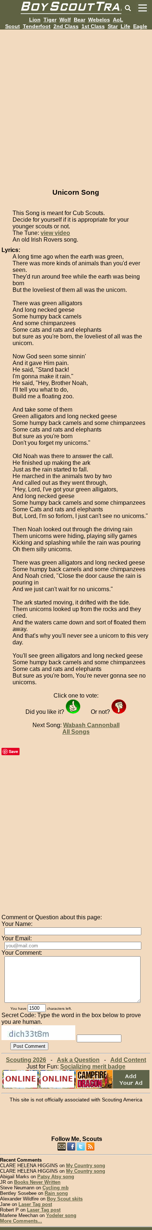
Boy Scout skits (65, 1199)
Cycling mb (55, 1187)
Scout (12, 26)
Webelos (99, 20)
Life (125, 26)
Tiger (50, 20)
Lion (35, 20)
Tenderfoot (37, 26)
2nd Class (66, 26)
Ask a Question (78, 1060)
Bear (79, 20)
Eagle (140, 26)
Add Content (128, 1060)
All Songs (76, 732)
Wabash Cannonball (91, 725)
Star (113, 26)
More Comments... (21, 1221)
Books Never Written (37, 1182)
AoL (118, 20)
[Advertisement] (76, 106)
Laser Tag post (35, 1204)
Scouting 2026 (26, 1060)
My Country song (85, 1165)
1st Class (93, 26)
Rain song (56, 1193)
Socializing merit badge (92, 1066)
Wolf (65, 20)
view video (55, 233)
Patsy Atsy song (55, 1176)
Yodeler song (61, 1215)
